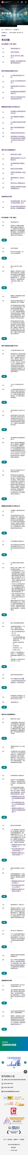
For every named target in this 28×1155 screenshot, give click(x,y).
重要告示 (16, 1139)
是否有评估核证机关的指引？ (18, 133)
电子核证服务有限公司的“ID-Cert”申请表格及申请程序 (18, 804)
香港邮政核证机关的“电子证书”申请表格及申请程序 (18, 797)
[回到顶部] (25, 1071)
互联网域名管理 (9, 1045)
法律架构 (3, 32)
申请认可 (16, 702)
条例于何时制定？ (15, 52)
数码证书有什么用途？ (16, 154)
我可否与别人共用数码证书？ (18, 183)
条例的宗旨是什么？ (16, 48)
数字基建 (16, 29)
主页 (5, 1139)
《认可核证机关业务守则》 (17, 389)
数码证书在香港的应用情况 (17, 965)
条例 (12, 225)
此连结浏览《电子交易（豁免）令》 (17, 280)
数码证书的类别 (18, 762)
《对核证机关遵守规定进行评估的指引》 (18, 681)
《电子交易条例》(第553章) (15, 32)
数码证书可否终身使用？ (17, 168)
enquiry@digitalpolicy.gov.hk (11, 1091)
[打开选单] (26, 2)
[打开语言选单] (22, 2)
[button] (3, 1062)
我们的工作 (7, 29)
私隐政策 (22, 1139)
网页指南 (10, 1139)
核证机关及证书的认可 (16, 528)
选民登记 (16, 963)
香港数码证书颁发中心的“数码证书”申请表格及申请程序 (18, 810)
